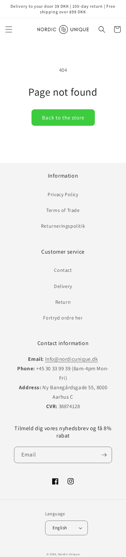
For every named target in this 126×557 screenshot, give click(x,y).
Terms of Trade (62, 210)
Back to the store (63, 117)
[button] (8, 29)
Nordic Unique (68, 554)
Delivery (63, 286)
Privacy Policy (63, 194)
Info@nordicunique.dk (71, 359)
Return (63, 302)
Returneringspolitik (63, 226)
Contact (63, 270)
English (59, 528)
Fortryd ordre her (63, 318)
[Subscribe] (104, 455)
